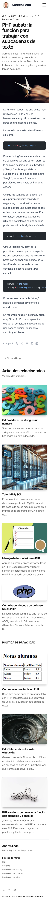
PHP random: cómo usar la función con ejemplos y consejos (24, 814)
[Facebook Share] (22, 343)
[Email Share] (37, 343)
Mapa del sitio (27, 850)
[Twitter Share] (17, 343)
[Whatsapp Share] (32, 343)
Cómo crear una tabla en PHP (20, 689)
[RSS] (9, 890)
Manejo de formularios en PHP (21, 558)
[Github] (14, 890)
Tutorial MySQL (12, 494)
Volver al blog (14, 358)
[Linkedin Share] (27, 343)
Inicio (4, 862)
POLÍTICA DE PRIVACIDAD (18, 642)
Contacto (6, 866)
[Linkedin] (4, 890)
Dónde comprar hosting (12, 869)
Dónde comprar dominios (12, 873)
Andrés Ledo (27, 16)
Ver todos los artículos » (14, 376)
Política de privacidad (11, 850)
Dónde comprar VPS (10, 877)
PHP (37, 16)
